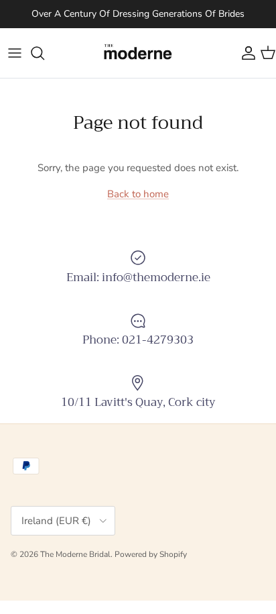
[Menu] (14, 53)
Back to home (138, 194)
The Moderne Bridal (75, 554)
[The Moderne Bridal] (138, 53)
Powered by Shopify (151, 554)
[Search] (44, 53)
